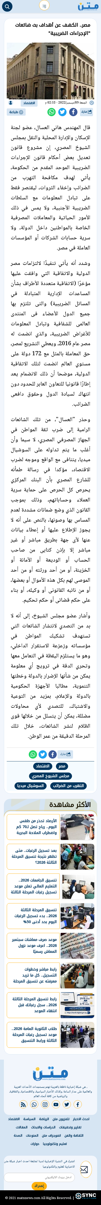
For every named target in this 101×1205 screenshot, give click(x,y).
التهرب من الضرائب (68, 785)
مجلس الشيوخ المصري (50, 776)
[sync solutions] (85, 1198)
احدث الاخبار (81, 1119)
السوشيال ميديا (30, 785)
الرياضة (44, 1119)
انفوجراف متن (51, 1135)
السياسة (29, 1119)
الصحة (18, 1135)
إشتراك (39, 1186)
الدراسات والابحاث (43, 1127)
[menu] (44, 5)
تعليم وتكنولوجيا (55, 1144)
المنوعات (32, 1135)
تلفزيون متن (61, 1119)
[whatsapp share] (51, 112)
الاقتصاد (29, 103)
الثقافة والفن (73, 1135)
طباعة (14, 112)
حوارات (35, 1144)
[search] (7, 6)
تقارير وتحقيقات (70, 1127)
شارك (84, 112)
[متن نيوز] (88, 5)
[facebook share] (73, 112)
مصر (62, 766)
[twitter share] (62, 112)
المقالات (21, 1127)
